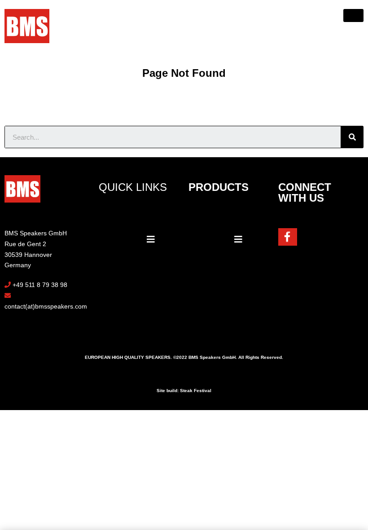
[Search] (352, 137)
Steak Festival (195, 390)
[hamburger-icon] (353, 15)
